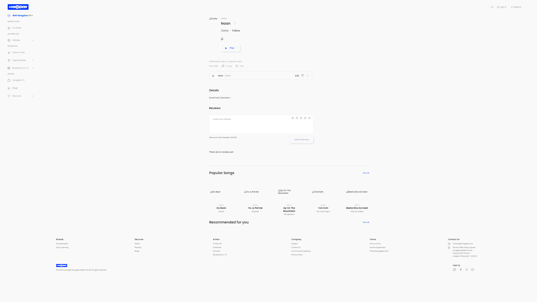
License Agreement (377, 247)
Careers (294, 243)
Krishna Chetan (357, 211)
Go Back (221, 208)
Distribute (217, 247)
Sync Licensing (62, 247)
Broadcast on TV (220, 254)
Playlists (138, 247)
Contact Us (296, 247)
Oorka (225, 30)
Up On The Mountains (289, 209)
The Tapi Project (323, 211)
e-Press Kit (217, 243)
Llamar (221, 211)
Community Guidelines (301, 251)
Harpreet (255, 211)
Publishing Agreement (379, 251)
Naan (220, 75)
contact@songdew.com (463, 243)
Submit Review (301, 139)
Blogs (137, 251)
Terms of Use (375, 243)
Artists (137, 243)
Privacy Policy (297, 254)
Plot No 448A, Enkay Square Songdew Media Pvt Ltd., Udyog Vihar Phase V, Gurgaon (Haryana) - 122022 (465, 251)
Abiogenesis (289, 214)
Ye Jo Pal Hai (255, 208)
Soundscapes (62, 243)
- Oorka (227, 75)
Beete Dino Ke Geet (357, 208)
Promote (216, 251)
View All (366, 173)
